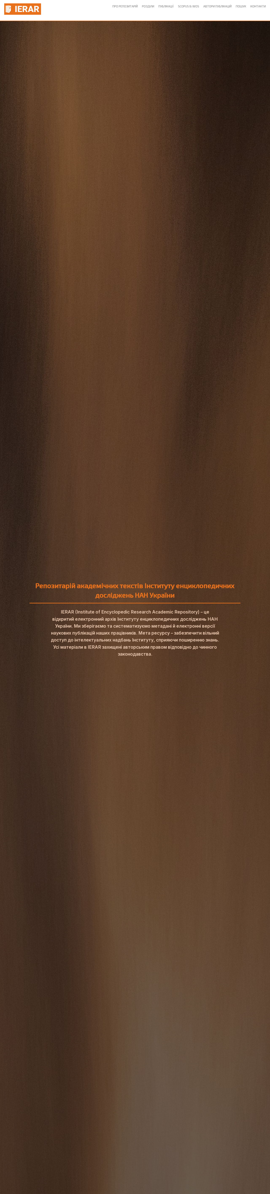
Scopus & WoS (188, 6)
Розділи (148, 6)
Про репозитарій (125, 6)
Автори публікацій (217, 6)
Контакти (258, 6)
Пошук (241, 6)
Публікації (166, 6)
